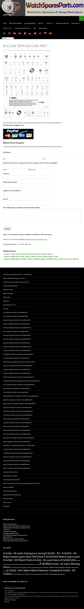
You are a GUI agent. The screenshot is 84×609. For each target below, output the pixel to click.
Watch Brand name (10, 182)
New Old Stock (8, 498)
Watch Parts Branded (15, 23)
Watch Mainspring (29, 23)
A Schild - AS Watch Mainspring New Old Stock (56, 567)
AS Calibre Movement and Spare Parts (15, 312)
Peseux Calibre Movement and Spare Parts (17, 430)
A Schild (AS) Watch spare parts (62, 556)
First (4, 159)
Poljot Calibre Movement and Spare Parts (17, 434)
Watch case (6, 297)
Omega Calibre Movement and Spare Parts (17, 320)
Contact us (49, 23)
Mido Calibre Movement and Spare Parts (16, 419)
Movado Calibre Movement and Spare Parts (17, 422)
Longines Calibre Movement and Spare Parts (17, 415)
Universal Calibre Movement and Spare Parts (18, 453)
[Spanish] (50, 33)
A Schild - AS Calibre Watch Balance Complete (33, 570)
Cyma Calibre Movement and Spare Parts (16, 358)
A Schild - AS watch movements (33, 574)
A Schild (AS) (68, 559)
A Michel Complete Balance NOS (35, 567)
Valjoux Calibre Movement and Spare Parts (17, 457)
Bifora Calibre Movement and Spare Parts (17, 335)
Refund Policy (76, 23)
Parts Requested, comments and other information (21, 207)
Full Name (7, 152)
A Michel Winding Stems (18, 574)
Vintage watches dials (10, 286)
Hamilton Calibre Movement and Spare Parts (17, 400)
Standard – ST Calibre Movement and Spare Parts (19, 445)
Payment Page (43, 28)
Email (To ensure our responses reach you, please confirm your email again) (30, 163)
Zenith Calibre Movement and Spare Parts (17, 468)
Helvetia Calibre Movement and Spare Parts (17, 407)
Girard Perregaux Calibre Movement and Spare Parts (20, 396)
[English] (19, 33)
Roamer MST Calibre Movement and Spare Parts (18, 438)
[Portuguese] (40, 33)
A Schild (44, 563)
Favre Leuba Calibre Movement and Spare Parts (18, 377)
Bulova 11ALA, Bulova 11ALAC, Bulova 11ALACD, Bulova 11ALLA (29, 254)
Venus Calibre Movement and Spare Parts (16, 460)
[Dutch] (14, 33)
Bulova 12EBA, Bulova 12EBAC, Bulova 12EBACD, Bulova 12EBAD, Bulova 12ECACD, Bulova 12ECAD (42, 259)
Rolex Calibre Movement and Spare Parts (16, 441)
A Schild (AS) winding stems (19, 564)
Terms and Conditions (62, 23)
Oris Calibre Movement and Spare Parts (16, 426)
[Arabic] (4, 33)
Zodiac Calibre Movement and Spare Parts (17, 327)
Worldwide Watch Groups (12, 495)
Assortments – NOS (9, 305)
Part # (5, 199)
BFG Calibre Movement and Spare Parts (16, 331)
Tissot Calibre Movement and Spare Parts (16, 324)
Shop (34, 28)
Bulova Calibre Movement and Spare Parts (17, 339)
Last (44, 159)
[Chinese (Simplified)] (9, 33)
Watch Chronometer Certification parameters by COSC (21, 483)
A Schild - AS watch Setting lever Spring (24, 553)
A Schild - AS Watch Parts (17, 559)
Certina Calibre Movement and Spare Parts (17, 346)
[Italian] (35, 33)
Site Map (5, 308)
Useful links (7, 502)
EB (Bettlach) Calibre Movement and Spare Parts (19, 362)
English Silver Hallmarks (11, 479)
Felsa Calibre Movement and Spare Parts (16, 388)
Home (4, 23)
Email (4, 169)
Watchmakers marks (10, 491)
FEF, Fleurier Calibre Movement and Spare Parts (18, 384)
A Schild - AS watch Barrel (46, 560)
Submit (7, 229)
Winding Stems (8, 289)
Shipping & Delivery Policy (22, 28)
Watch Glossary (8, 487)
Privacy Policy (7, 28)
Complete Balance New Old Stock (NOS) (16, 282)
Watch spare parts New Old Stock (14, 278)
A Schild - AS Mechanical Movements (54, 574)
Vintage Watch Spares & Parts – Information (17, 274)
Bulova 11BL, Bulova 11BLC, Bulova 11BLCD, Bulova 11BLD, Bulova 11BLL (31, 256)
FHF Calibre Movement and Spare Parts (15, 392)
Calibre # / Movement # (12, 190)
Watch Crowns (8, 293)
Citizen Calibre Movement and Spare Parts (17, 350)
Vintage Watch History (10, 472)
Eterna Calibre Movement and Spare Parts (17, 373)
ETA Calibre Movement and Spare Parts (15, 316)
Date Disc (6, 301)
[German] (30, 33)
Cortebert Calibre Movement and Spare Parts (18, 354)
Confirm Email (31, 169)
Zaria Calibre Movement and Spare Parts (16, 464)
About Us (40, 23)
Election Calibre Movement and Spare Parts (17, 365)
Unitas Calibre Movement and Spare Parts (16, 449)
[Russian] (45, 33)
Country (6, 173)
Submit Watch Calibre (10, 476)
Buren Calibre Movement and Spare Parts (16, 343)
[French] (24, 33)
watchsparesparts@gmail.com (36, 239)
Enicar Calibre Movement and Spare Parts (17, 369)
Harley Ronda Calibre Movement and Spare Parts (19, 403)
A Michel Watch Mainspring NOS (18, 567)
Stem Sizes (6, 506)
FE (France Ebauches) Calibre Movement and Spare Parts (21, 381)
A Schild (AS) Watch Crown (32, 564)
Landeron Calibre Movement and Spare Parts (18, 411)
